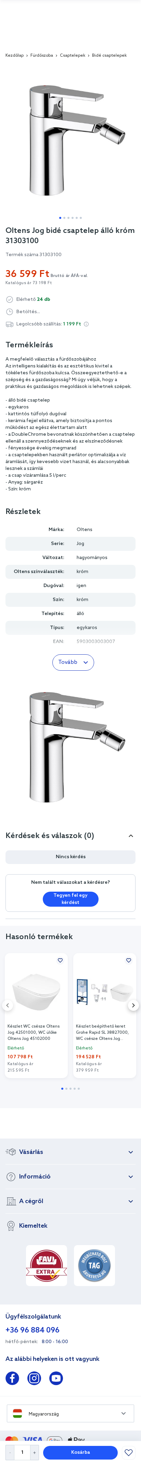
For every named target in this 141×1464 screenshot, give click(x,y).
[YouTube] (56, 1379)
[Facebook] (12, 1379)
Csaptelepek (72, 55)
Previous (7, 1005)
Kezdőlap (14, 55)
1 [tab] (60, 218)
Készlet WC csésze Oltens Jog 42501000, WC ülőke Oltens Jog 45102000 (34, 1032)
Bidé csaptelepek (109, 55)
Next (133, 1005)
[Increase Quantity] (34, 1452)
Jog (80, 544)
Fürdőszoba (41, 55)
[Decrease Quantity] (9, 1452)
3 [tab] (68, 218)
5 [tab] (77, 218)
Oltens (84, 530)
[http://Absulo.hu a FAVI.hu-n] (46, 1265)
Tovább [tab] (67, 662)
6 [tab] (81, 218)
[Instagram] (34, 1379)
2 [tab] (64, 218)
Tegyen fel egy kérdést (70, 899)
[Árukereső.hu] (94, 1265)
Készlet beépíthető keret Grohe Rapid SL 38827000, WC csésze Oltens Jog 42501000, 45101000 (102, 1033)
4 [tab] (73, 218)
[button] (86, 324)
